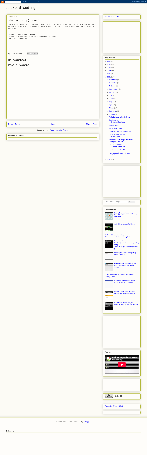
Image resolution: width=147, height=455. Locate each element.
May (111, 102)
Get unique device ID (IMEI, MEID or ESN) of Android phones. (126, 303)
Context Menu (114, 125)
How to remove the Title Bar (119, 150)
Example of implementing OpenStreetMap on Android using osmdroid (126, 215)
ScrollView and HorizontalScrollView (117, 121)
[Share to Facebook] (35, 53)
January (112, 114)
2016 (109, 61)
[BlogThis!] (30, 53)
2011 (109, 77)
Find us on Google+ (112, 16)
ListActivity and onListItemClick (120, 131)
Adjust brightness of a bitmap (124, 224)
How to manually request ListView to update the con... (121, 141)
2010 (109, 160)
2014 (109, 67)
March (111, 108)
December (113, 80)
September (113, 89)
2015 (109, 64)
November (113, 83)
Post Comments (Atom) (59, 130)
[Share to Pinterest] (37, 53)
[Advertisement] (122, 36)
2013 (109, 70)
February (112, 111)
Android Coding (20, 8)
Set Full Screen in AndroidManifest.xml (117, 146)
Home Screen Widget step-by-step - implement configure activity (125, 265)
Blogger (87, 422)
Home (53, 124)
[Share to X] (32, 53)
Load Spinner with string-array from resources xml (125, 253)
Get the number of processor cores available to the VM (124, 281)
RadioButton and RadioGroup (119, 117)
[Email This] (28, 53)
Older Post (91, 124)
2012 (109, 74)
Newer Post (14, 124)
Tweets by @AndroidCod (114, 406)
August (112, 92)
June (111, 98)
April (111, 105)
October (112, 86)
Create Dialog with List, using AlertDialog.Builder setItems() (125, 292)
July (111, 95)
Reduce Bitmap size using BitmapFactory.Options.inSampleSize (118, 236)
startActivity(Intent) (115, 128)
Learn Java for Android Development (117, 135)
